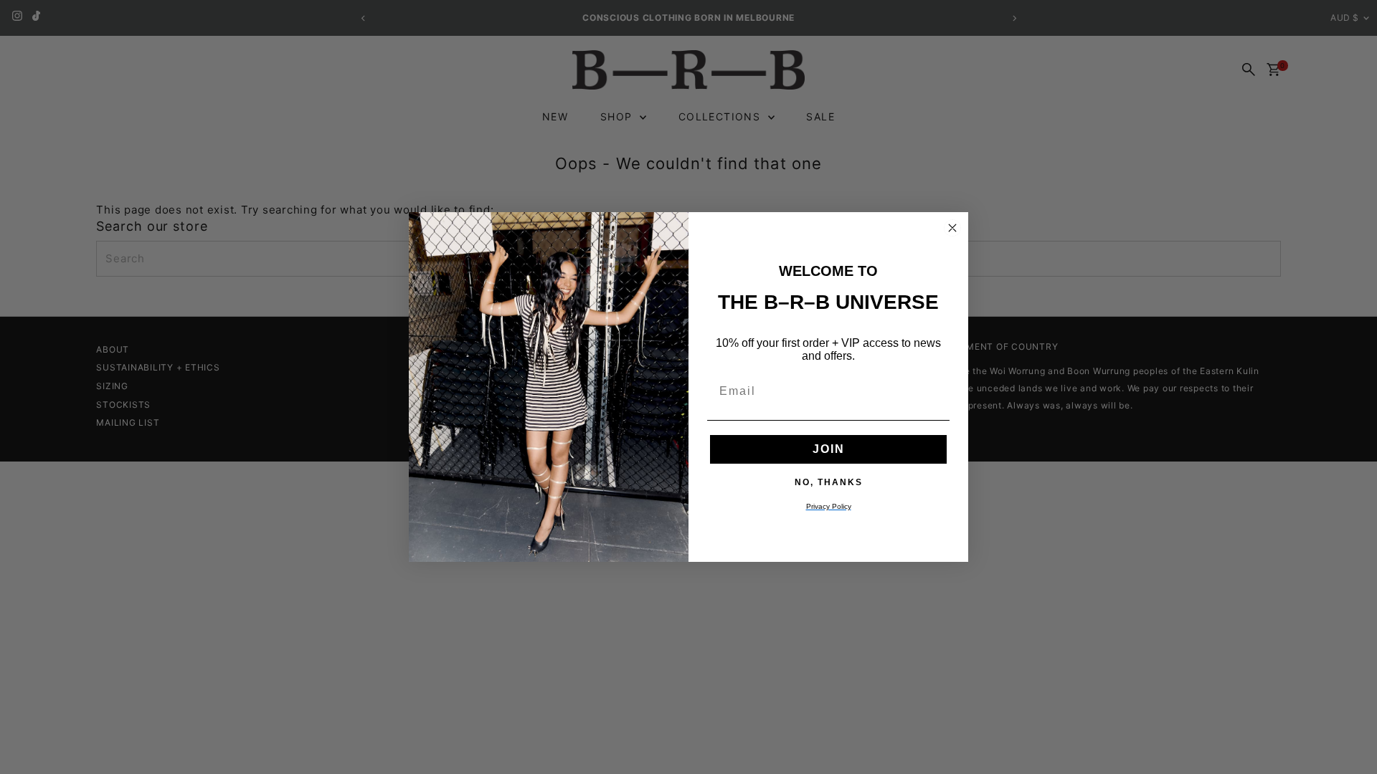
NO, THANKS (829, 481)
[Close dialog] (952, 227)
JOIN (829, 449)
